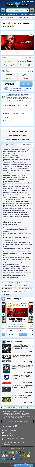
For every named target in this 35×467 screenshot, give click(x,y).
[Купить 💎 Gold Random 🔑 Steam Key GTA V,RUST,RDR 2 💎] (17, 399)
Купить (26, 84)
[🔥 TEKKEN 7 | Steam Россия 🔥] (17, 42)
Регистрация (30, 1)
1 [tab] (17, 52)
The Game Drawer (9, 71)
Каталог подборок (8, 14)
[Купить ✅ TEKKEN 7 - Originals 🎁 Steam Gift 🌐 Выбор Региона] (17, 312)
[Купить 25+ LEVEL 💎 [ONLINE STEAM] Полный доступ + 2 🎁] (17, 389)
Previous (4, 320)
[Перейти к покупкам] (3, 10)
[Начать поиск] (27, 10)
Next (31, 320)
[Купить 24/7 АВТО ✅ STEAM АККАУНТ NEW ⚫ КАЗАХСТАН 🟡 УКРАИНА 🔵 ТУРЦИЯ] (17, 348)
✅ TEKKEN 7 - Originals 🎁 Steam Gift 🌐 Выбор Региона (16, 325)
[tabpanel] (17, 42)
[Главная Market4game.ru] (17, 4)
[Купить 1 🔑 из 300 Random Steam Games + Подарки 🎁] (17, 358)
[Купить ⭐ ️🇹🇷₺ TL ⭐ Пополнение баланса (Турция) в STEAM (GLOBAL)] (17, 379)
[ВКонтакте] (16, 426)
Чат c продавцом (21, 465)
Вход (23, 1)
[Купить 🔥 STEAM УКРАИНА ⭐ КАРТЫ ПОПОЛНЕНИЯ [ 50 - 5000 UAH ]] (17, 368)
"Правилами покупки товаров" (20, 88)
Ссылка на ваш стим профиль (15, 105)
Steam (20, 342)
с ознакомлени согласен (20, 89)
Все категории (21, 14)
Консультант (14, 421)
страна (6, 117)
